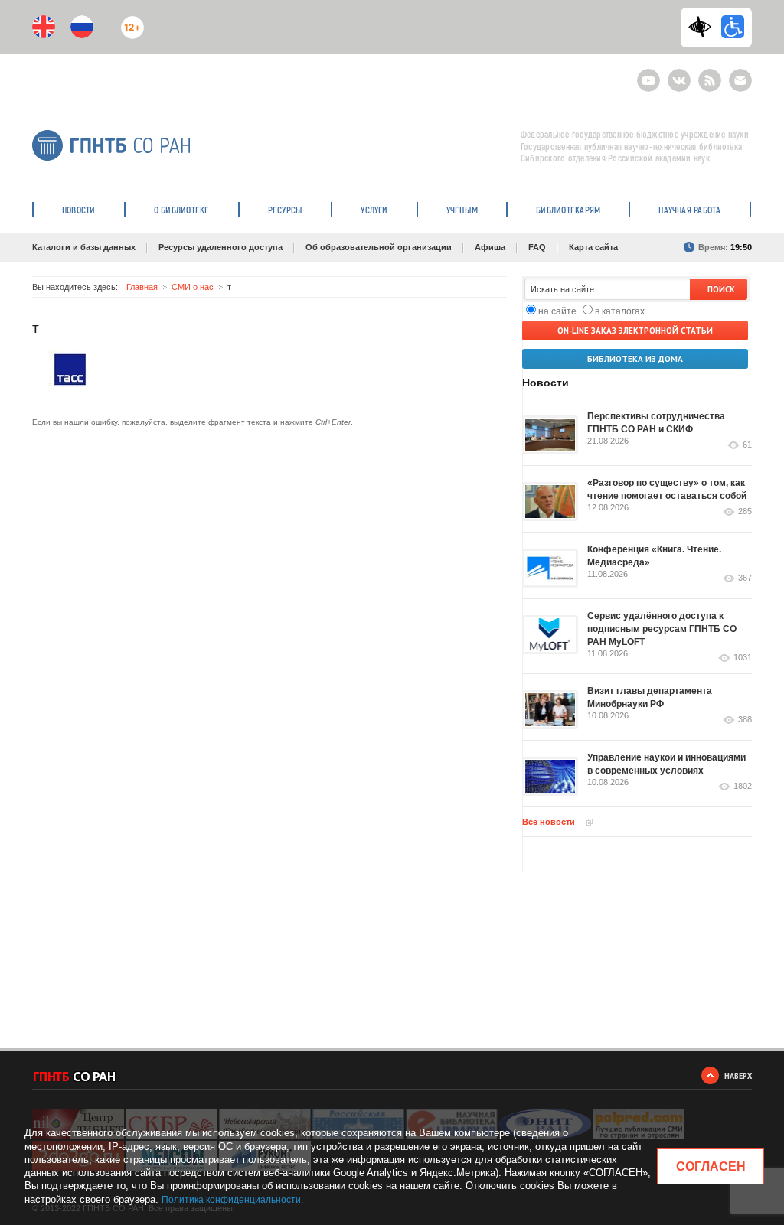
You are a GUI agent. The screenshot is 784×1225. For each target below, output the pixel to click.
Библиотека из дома (635, 358)
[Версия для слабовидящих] (703, 26)
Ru (81, 26)
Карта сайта (593, 247)
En (43, 26)
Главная (142, 287)
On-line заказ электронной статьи (635, 330)
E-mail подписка (740, 80)
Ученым (462, 209)
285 (745, 511)
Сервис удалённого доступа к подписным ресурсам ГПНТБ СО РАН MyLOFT (662, 629)
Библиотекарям (568, 209)
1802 (742, 786)
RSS (707, 74)
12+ (129, 21)
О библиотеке (182, 209)
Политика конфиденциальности (231, 1199)
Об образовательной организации (378, 247)
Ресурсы (285, 209)
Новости (79, 209)
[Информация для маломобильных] (732, 26)
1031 (742, 657)
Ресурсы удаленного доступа (220, 247)
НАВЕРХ (738, 1075)
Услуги (374, 209)
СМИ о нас (193, 287)
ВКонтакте (679, 74)
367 (745, 578)
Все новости (548, 821)
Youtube (648, 74)
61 (747, 445)
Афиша (490, 247)
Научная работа (689, 209)
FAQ (537, 247)
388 (745, 719)
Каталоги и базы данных (84, 247)
